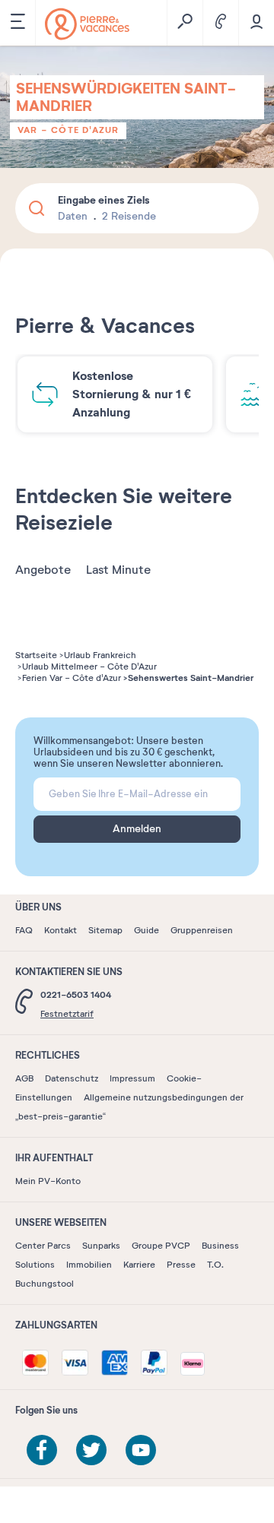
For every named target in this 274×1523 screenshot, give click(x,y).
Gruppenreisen (201, 930)
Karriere (139, 1264)
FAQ (24, 930)
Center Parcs (43, 1245)
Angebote (43, 570)
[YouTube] (141, 1450)
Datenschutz (71, 1078)
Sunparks (101, 1245)
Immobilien (89, 1264)
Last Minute (118, 570)
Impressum (132, 1078)
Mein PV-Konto (48, 1181)
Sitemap (105, 930)
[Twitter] (91, 1450)
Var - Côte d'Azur (68, 130)
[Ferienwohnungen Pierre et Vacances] (87, 24)
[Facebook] (42, 1450)
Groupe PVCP (161, 1245)
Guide (146, 930)
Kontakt (60, 930)
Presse (181, 1264)
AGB (24, 1078)
